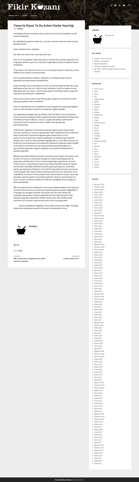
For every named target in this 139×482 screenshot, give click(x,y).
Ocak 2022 (98, 312)
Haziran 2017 (99, 450)
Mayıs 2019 (98, 390)
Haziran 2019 (99, 388)
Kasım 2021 (98, 317)
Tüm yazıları (109, 35)
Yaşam (96, 164)
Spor (96, 149)
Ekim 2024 (98, 239)
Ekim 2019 (98, 377)
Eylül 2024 (98, 242)
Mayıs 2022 (98, 302)
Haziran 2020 (99, 356)
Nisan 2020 (98, 362)
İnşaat (96, 117)
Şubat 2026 (98, 200)
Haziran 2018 (99, 419)
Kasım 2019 (98, 375)
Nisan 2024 (98, 255)
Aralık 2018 (98, 403)
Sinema (97, 146)
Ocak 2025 (98, 231)
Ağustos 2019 (99, 382)
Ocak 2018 (98, 432)
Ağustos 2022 (99, 294)
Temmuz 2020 (99, 354)
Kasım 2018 (98, 406)
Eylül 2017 (98, 442)
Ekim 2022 (98, 289)
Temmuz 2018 (99, 416)
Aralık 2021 (98, 315)
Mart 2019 (98, 396)
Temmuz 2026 (99, 187)
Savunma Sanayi (100, 141)
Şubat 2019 (98, 398)
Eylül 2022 (98, 291)
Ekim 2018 (98, 409)
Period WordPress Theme (63, 480)
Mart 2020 (98, 364)
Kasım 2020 (98, 343)
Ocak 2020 (98, 369)
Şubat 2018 (98, 429)
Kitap (96, 120)
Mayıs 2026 (98, 192)
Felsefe (96, 107)
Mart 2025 (98, 226)
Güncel (96, 112)
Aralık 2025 (98, 205)
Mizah (96, 128)
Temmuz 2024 (99, 247)
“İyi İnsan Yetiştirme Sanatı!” (104, 66)
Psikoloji (97, 136)
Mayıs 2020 (98, 359)
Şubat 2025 (98, 229)
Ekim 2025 (98, 210)
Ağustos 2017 (99, 445)
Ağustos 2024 (99, 244)
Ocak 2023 (98, 281)
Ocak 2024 (98, 263)
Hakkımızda (13, 15)
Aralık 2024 (98, 234)
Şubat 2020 (98, 367)
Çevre (96, 94)
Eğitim (96, 102)
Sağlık (96, 138)
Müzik (96, 131)
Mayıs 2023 (98, 273)
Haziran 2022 (99, 299)
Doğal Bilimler (99, 99)
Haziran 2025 (99, 218)
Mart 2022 (98, 307)
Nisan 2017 (98, 456)
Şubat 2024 (98, 260)
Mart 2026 (98, 197)
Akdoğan (20, 29)
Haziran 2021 (99, 325)
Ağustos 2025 (99, 216)
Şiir (95, 144)
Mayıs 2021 (98, 328)
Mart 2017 (98, 458)
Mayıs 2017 (98, 453)
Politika (96, 133)
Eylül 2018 (98, 411)
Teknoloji (97, 157)
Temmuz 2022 (99, 296)
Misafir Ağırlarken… (101, 64)
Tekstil (96, 159)
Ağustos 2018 (99, 414)
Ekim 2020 (98, 346)
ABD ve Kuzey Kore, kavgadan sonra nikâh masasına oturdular (29, 260)
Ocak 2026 (98, 203)
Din (95, 97)
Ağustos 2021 (99, 323)
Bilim (96, 91)
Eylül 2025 (98, 213)
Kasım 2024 (98, 236)
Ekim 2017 (98, 440)
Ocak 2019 (98, 401)
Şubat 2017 (98, 461)
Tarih (96, 151)
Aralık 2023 (98, 265)
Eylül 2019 (98, 380)
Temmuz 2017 (99, 448)
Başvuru (34, 15)
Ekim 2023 (98, 270)
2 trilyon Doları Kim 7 (71, 259)
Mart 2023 (98, 276)
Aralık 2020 (98, 341)
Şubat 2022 (98, 309)
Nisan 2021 (98, 330)
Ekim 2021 (98, 320)
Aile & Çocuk (98, 89)
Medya (96, 125)
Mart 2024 (98, 257)
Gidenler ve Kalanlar (101, 61)
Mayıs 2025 (98, 221)
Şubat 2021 (98, 336)
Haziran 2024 (99, 249)
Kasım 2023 (98, 268)
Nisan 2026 (98, 195)
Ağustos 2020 (99, 351)
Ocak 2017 (98, 463)
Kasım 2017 (98, 437)
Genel (20, 251)
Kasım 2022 (98, 286)
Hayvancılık (98, 115)
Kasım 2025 (98, 208)
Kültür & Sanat (99, 123)
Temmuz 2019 (99, 385)
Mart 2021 (98, 333)
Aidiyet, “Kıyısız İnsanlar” (103, 58)
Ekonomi (97, 104)
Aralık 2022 (98, 283)
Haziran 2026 (99, 190)
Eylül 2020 (98, 349)
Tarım (96, 154)
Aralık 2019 (98, 372)
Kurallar (25, 15)
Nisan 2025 (98, 223)
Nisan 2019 (98, 393)
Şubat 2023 (98, 278)
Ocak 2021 (98, 338)
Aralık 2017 (98, 435)
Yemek (96, 167)
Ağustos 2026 (99, 184)
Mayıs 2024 (98, 252)
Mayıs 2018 (98, 422)
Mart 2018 (98, 427)
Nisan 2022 (98, 304)
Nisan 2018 (98, 424)
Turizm (96, 162)
